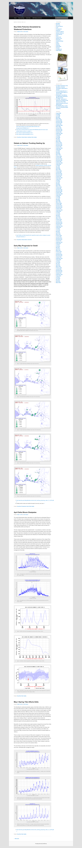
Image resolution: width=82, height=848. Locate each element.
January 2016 (58, 269)
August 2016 (58, 259)
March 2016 (58, 266)
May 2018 (58, 231)
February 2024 (59, 142)
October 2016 (58, 257)
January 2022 (58, 172)
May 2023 (58, 152)
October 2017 (58, 240)
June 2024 (58, 137)
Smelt (28, 506)
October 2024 (58, 132)
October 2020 (58, 192)
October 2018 (58, 224)
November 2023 (59, 145)
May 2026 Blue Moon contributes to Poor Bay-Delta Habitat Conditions (62, 107)
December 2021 (59, 173)
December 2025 (59, 121)
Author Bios (28, 18)
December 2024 (59, 129)
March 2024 (58, 141)
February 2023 (59, 156)
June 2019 (58, 214)
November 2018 (59, 223)
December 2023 (59, 144)
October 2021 (58, 176)
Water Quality (34, 137)
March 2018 (58, 234)
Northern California (60, 33)
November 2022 (59, 160)
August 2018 (58, 227)
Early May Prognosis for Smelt (26, 245)
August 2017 (58, 243)
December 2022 (59, 158)
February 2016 (59, 267)
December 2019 (59, 206)
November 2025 (59, 122)
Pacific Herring (59, 34)
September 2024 (59, 133)
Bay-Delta (19, 137)
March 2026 (58, 118)
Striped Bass (58, 46)
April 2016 (58, 265)
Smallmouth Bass (59, 41)
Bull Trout (58, 25)
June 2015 (58, 278)
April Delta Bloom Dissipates (25, 512)
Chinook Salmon (24, 137)
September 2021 (59, 177)
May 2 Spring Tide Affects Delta (26, 702)
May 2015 (58, 279)
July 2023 (58, 150)
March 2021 (58, 185)
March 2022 (58, 169)
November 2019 (59, 207)
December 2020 (59, 189)
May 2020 (58, 199)
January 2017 (58, 253)
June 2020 (58, 197)
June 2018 (58, 230)
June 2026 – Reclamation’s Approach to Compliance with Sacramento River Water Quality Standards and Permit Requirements (62, 101)
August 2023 (58, 149)
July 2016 (58, 261)
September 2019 (59, 210)
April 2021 (58, 184)
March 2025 (58, 126)
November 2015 (59, 271)
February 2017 (59, 251)
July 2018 (58, 228)
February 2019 (59, 219)
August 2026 (58, 113)
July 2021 (58, 180)
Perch (57, 35)
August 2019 (58, 211)
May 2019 (58, 215)
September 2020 (59, 193)
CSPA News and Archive (37, 18)
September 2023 (59, 148)
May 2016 (58, 263)
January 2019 (58, 220)
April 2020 (58, 200)
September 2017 (59, 242)
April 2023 (58, 153)
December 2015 (59, 270)
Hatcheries (30, 239)
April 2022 (58, 168)
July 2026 (58, 114)
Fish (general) (23, 506)
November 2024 (59, 130)
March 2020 (58, 202)
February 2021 (59, 187)
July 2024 (58, 136)
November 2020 (59, 191)
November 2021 (59, 175)
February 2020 (59, 203)
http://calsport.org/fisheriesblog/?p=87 (24, 132)
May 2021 (58, 183)
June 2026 (58, 115)
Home (15, 18)
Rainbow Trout (59, 38)
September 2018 (59, 226)
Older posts (16, 838)
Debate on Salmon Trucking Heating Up (29, 143)
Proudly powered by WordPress (41, 843)
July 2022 (58, 165)
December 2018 (59, 222)
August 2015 (58, 275)
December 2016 (59, 254)
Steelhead (29, 137)
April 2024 (58, 140)
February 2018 (59, 235)
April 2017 (58, 249)
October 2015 (58, 273)
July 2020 (58, 196)
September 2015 (59, 274)
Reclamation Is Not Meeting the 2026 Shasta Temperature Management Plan (62, 96)
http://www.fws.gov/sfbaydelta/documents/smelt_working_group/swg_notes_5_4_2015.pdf (35, 500)
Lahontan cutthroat (60, 31)
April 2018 (58, 232)
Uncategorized (59, 49)
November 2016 (59, 255)
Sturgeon (58, 47)
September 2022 (59, 163)
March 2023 (58, 154)
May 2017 (58, 247)
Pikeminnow (58, 37)
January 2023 (58, 157)
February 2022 (59, 171)
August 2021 (58, 179)
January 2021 (58, 188)
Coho (57, 27)
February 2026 (59, 119)
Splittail (57, 43)
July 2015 (58, 277)
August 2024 (58, 134)
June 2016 (58, 262)
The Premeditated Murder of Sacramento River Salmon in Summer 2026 (62, 92)
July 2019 (58, 212)
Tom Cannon (26, 31)
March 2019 (58, 218)
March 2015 (58, 282)
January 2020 (58, 204)
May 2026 (58, 117)
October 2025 (58, 124)
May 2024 (58, 138)
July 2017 (58, 245)
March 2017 (58, 250)
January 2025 (58, 128)
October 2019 (58, 208)
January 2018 (58, 236)
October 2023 (58, 146)
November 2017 (59, 239)
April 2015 (58, 281)
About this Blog (21, 18)
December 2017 (59, 238)
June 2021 (58, 181)
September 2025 (59, 125)
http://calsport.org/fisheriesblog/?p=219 (24, 134)
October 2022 (58, 161)
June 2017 (58, 246)
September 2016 (59, 258)
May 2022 (58, 167)
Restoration (58, 39)
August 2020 (58, 195)
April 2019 (58, 216)
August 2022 (58, 164)
